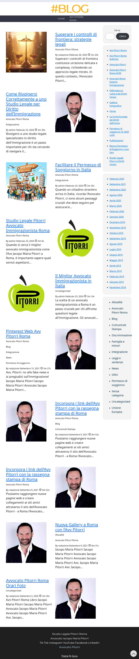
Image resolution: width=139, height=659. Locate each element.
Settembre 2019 (118, 238)
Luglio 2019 (115, 249)
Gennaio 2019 (117, 281)
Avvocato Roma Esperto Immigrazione (117, 82)
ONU (115, 374)
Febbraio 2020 (117, 211)
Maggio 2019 (116, 260)
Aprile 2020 (115, 200)
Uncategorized (121, 401)
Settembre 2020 (118, 189)
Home (61, 18)
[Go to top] (133, 653)
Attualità (117, 302)
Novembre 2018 (118, 287)
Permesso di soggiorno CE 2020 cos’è (119, 132)
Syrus (75, 656)
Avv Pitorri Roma (76, 19)
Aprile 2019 (115, 265)
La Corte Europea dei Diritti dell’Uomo (118, 120)
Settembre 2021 (118, 184)
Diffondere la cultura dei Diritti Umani (118, 94)
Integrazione (120, 352)
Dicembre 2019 (117, 222)
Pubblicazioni (116, 140)
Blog (114, 319)
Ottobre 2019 (116, 233)
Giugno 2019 (116, 254)
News (115, 368)
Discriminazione (122, 335)
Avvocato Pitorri (118, 64)
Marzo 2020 (116, 205)
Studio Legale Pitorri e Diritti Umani (117, 161)
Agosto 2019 (116, 243)
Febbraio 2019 (117, 276)
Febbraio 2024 (117, 178)
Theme (64, 656)
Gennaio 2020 (117, 216)
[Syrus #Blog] (69, 8)
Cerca (117, 30)
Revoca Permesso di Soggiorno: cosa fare (119, 149)
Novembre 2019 (118, 227)
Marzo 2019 (116, 271)
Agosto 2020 (116, 195)
